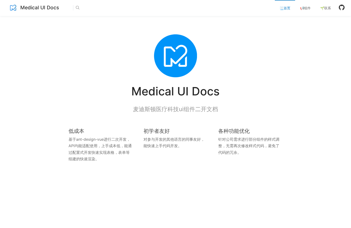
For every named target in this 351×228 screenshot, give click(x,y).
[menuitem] (285, 8)
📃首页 (285, 8)
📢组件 (305, 8)
